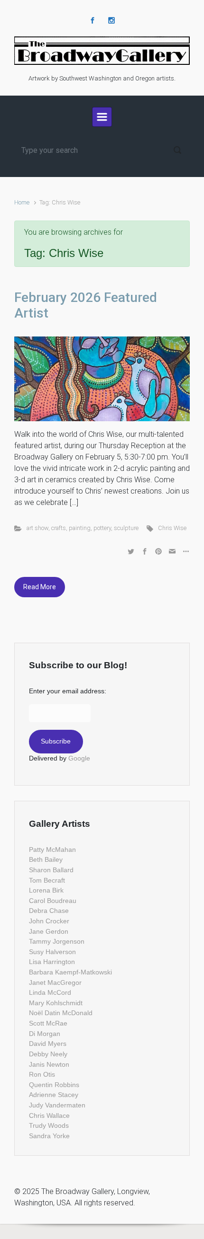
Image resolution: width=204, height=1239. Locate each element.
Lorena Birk (46, 890)
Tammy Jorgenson (56, 941)
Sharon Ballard (51, 870)
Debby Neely (48, 1054)
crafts (58, 527)
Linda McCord (50, 992)
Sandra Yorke (49, 1136)
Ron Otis (42, 1074)
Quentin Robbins (54, 1085)
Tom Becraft (47, 880)
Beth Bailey (46, 859)
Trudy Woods (49, 1125)
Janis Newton (49, 1064)
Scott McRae (48, 1023)
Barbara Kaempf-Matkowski (70, 972)
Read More (39, 587)
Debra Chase (49, 910)
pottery (102, 527)
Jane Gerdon (48, 931)
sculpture (126, 527)
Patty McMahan (52, 849)
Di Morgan (44, 1033)
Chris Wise (172, 527)
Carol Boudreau (52, 900)
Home (21, 202)
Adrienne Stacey (53, 1094)
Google (79, 758)
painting (80, 527)
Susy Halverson (52, 952)
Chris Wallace (49, 1115)
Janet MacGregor (55, 982)
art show (37, 527)
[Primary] (102, 117)
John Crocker (49, 921)
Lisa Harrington (52, 961)
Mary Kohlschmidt (56, 1003)
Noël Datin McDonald (61, 1013)
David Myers (47, 1043)
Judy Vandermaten (57, 1105)
